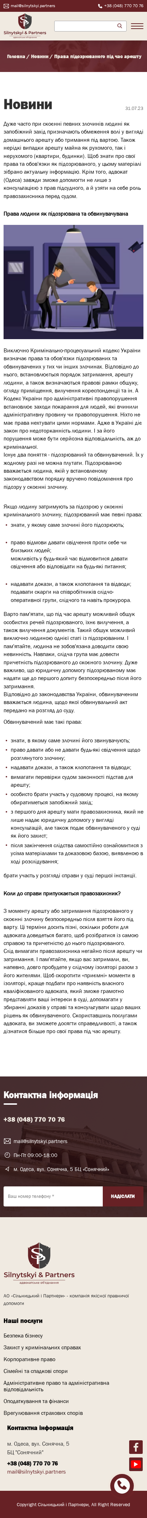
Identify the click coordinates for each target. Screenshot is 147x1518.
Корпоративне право (29, 1359)
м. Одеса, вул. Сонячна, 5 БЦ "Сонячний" (38, 1447)
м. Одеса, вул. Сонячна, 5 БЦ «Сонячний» (61, 1169)
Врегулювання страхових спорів (43, 1412)
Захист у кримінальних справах (42, 1347)
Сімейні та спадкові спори (36, 1371)
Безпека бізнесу (23, 1335)
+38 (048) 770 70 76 (34, 1119)
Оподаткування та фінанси (36, 1401)
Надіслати (123, 1196)
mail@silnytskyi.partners (40, 1141)
